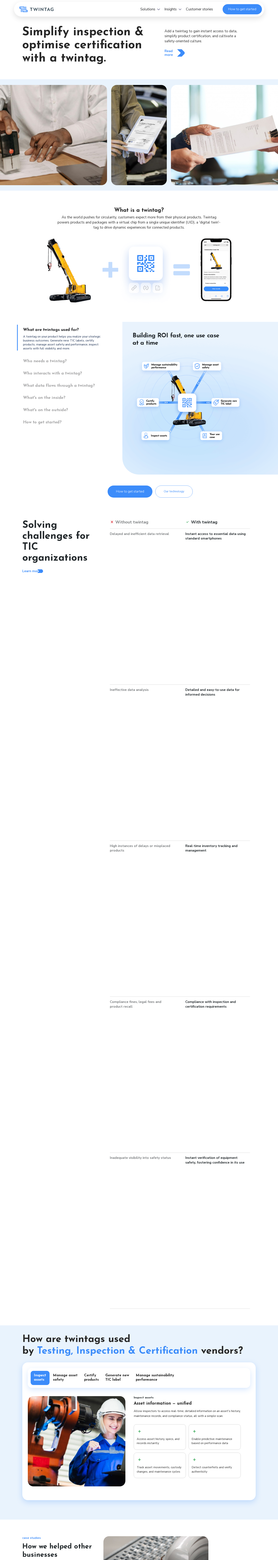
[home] (36, 9)
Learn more (31, 571)
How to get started (242, 9)
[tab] (65, 338)
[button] (150, 9)
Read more (169, 53)
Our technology (174, 491)
